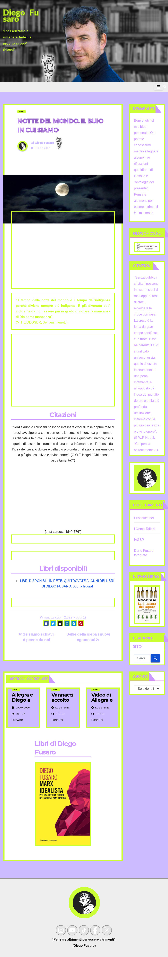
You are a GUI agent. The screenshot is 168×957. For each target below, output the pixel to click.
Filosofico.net (144, 518)
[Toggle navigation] (158, 87)
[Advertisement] (63, 250)
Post (21, 111)
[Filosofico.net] (147, 246)
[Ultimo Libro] (147, 604)
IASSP (139, 539)
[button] (164, 87)
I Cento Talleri (144, 529)
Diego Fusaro (44, 143)
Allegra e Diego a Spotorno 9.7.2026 (23, 702)
